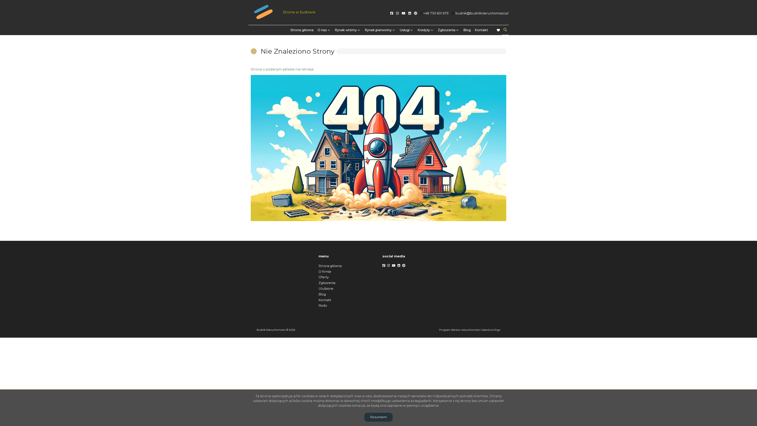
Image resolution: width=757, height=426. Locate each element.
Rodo (323, 305)
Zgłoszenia (327, 283)
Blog (467, 30)
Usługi (405, 30)
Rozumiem (378, 417)
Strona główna (302, 30)
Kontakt (481, 30)
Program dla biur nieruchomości (460, 329)
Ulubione (326, 289)
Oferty (324, 277)
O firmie (325, 272)
